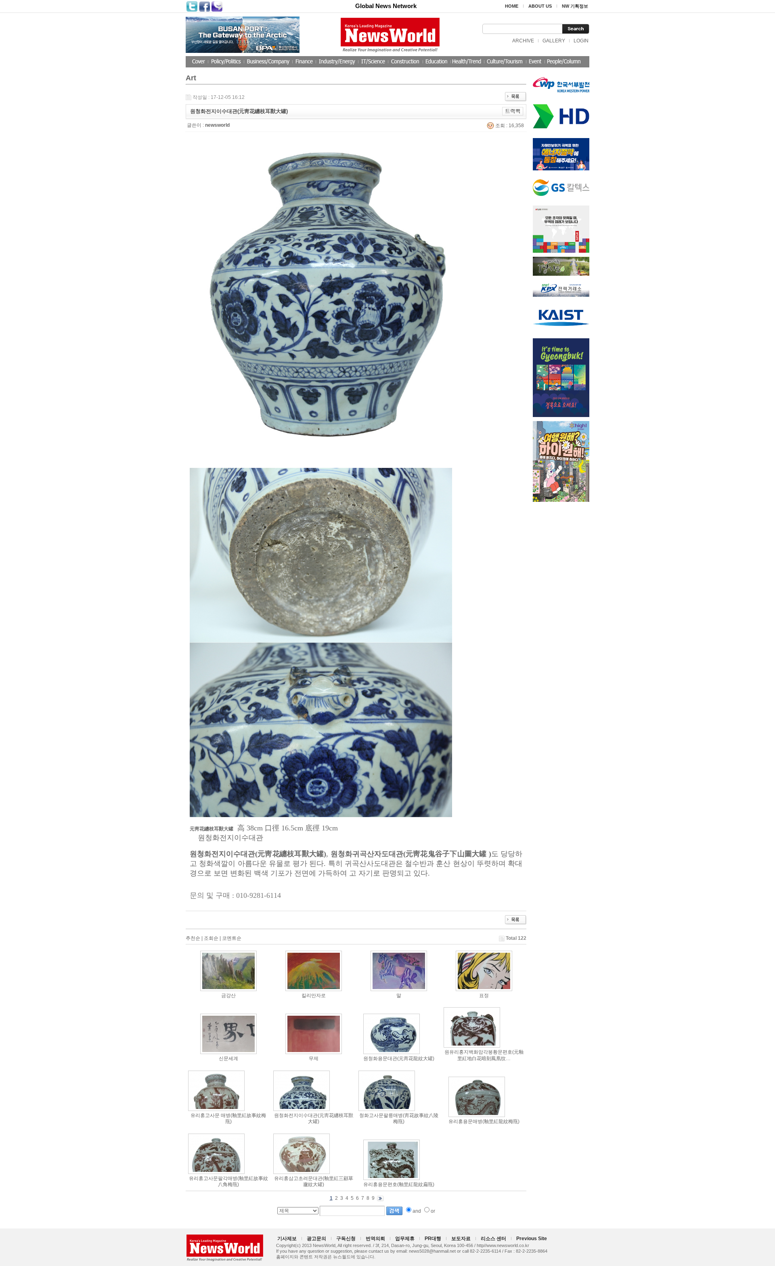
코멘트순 (231, 938)
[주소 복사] (513, 111)
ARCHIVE (523, 41)
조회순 (211, 938)
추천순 (193, 938)
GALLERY (553, 41)
